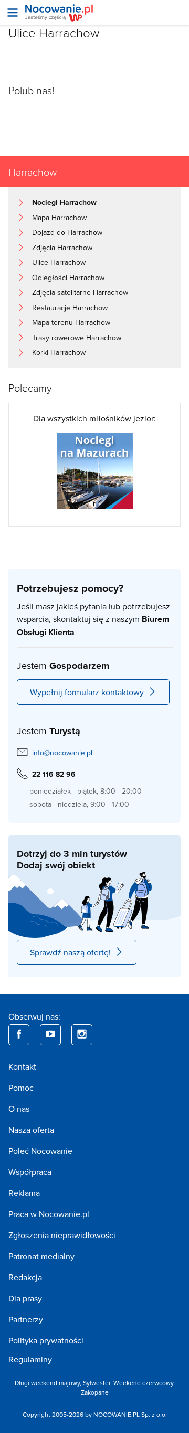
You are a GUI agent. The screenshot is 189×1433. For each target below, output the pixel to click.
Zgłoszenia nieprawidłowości (62, 1235)
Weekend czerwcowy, (144, 1382)
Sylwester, (98, 1382)
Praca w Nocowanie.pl (48, 1214)
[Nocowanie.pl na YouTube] (50, 1034)
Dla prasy (25, 1298)
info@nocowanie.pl (62, 752)
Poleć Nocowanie (40, 1151)
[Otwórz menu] (12, 12)
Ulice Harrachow (59, 262)
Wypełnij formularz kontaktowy (87, 692)
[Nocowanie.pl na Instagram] (81, 1034)
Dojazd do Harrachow (67, 232)
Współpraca (29, 1172)
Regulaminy (30, 1359)
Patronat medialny (41, 1256)
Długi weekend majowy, (49, 1382)
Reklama (24, 1193)
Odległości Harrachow (68, 277)
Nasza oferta (31, 1129)
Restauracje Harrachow (70, 307)
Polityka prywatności (45, 1340)
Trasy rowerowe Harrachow (76, 337)
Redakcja (25, 1277)
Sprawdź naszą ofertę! (70, 952)
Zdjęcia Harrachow (62, 247)
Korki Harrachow (59, 352)
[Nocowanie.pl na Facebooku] (18, 1034)
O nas (18, 1108)
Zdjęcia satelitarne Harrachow (80, 292)
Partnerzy (25, 1319)
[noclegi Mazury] (95, 470)
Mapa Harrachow (59, 217)
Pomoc (21, 1087)
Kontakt (22, 1066)
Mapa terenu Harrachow (71, 322)
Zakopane (95, 1392)
